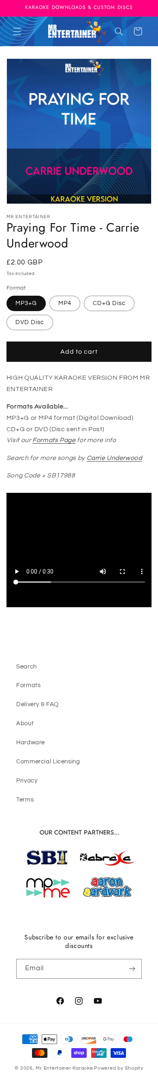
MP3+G (26, 303)
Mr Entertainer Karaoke (64, 1068)
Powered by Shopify (118, 1068)
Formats (28, 685)
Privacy (26, 781)
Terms (25, 800)
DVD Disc (29, 322)
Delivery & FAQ (37, 704)
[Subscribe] (132, 969)
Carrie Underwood (114, 458)
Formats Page (54, 440)
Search (26, 667)
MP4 (64, 303)
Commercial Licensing (48, 762)
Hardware (30, 742)
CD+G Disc (109, 303)
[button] (17, 31)
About (25, 723)
